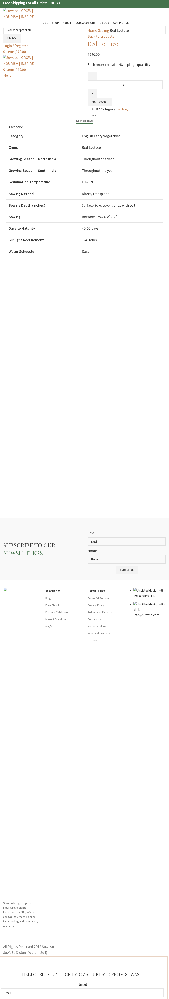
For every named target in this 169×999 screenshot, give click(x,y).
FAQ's (48, 626)
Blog (48, 598)
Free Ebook (52, 605)
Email (92, 533)
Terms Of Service (98, 598)
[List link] (148, 605)
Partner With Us (97, 626)
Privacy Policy (96, 605)
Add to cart (100, 102)
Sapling (104, 30)
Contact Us (94, 619)
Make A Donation (55, 619)
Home (93, 30)
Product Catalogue (56, 612)
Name (92, 550)
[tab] (84, 121)
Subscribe (127, 570)
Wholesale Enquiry (99, 633)
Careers (92, 640)
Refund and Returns (100, 612)
